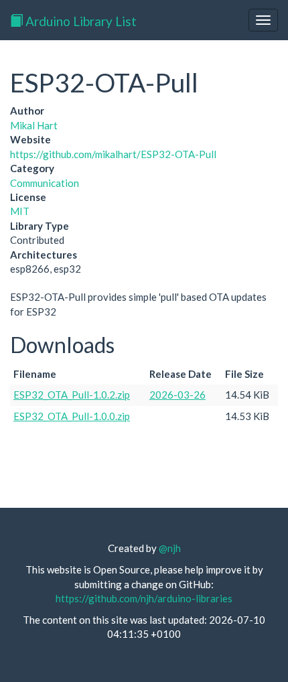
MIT (19, 211)
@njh (170, 548)
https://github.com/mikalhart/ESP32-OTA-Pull (113, 154)
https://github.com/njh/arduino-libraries (144, 598)
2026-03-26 (177, 395)
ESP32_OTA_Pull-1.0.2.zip (71, 395)
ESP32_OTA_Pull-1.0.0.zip (71, 416)
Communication (44, 183)
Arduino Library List (80, 21)
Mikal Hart (34, 125)
